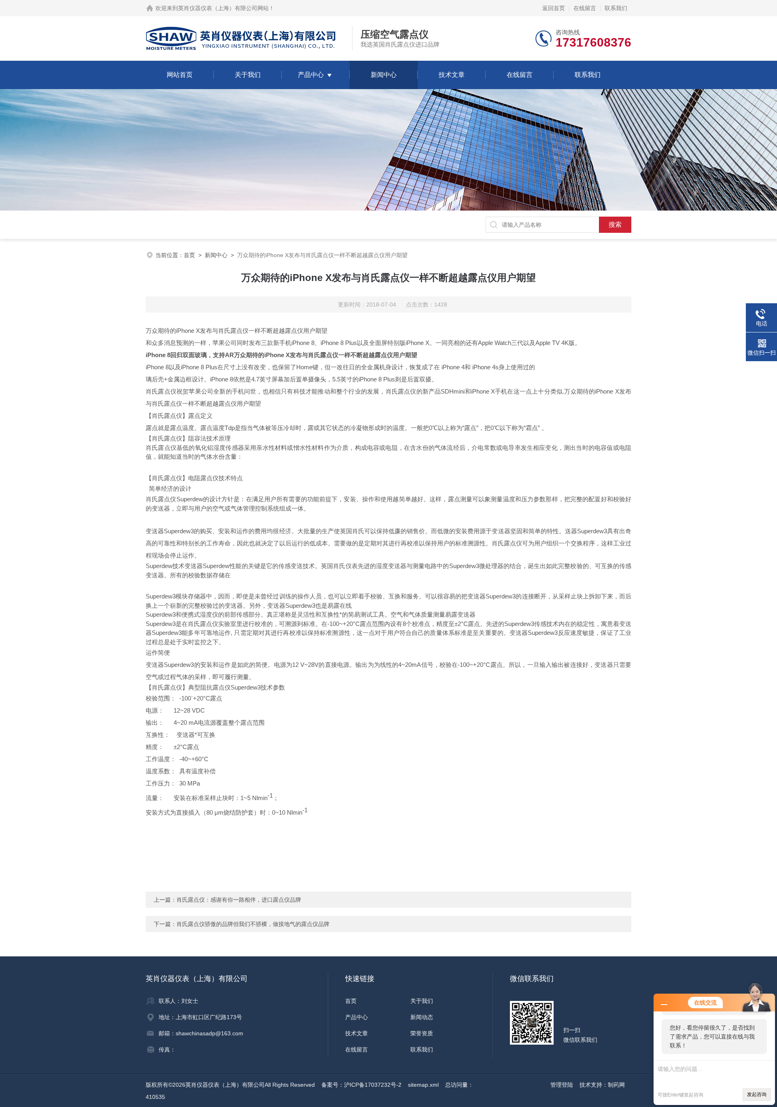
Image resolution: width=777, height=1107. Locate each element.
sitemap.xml (423, 1084)
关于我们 (248, 74)
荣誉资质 (421, 1033)
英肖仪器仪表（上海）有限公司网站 (223, 8)
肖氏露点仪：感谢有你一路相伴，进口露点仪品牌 (238, 899)
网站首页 (180, 74)
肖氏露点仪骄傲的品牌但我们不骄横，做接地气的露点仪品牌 (252, 924)
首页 (189, 255)
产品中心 (311, 74)
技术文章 (452, 74)
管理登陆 (561, 1084)
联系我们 (616, 8)
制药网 (616, 1084)
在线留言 (584, 8)
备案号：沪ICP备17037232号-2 (361, 1084)
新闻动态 (421, 1017)
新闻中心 (384, 74)
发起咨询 (756, 1094)
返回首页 (553, 8)
